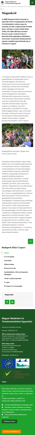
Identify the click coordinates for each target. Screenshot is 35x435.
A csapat (7, 282)
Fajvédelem (7, 260)
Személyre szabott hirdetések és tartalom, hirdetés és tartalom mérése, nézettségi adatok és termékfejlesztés (17, 410)
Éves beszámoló (9, 256)
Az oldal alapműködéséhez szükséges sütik (19, 405)
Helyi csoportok (11, 6)
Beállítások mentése (9, 421)
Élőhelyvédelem (9, 264)
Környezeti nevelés (10, 268)
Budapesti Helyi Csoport (25, 6)
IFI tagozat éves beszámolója (13, 286)
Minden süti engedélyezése (11, 431)
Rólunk (2, 9)
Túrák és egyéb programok (12, 278)
